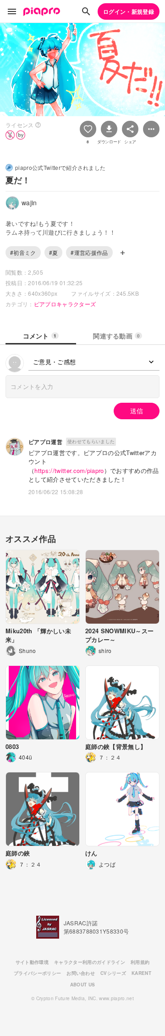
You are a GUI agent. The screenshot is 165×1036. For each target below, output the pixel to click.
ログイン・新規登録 (128, 11)
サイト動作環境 (32, 962)
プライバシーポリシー (37, 973)
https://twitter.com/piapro (69, 470)
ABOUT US (82, 984)
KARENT (141, 973)
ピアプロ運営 (45, 442)
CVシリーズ (113, 973)
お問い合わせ (80, 973)
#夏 (53, 252)
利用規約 (140, 962)
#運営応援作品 (89, 252)
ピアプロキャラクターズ (65, 304)
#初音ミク (23, 252)
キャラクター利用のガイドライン (89, 962)
